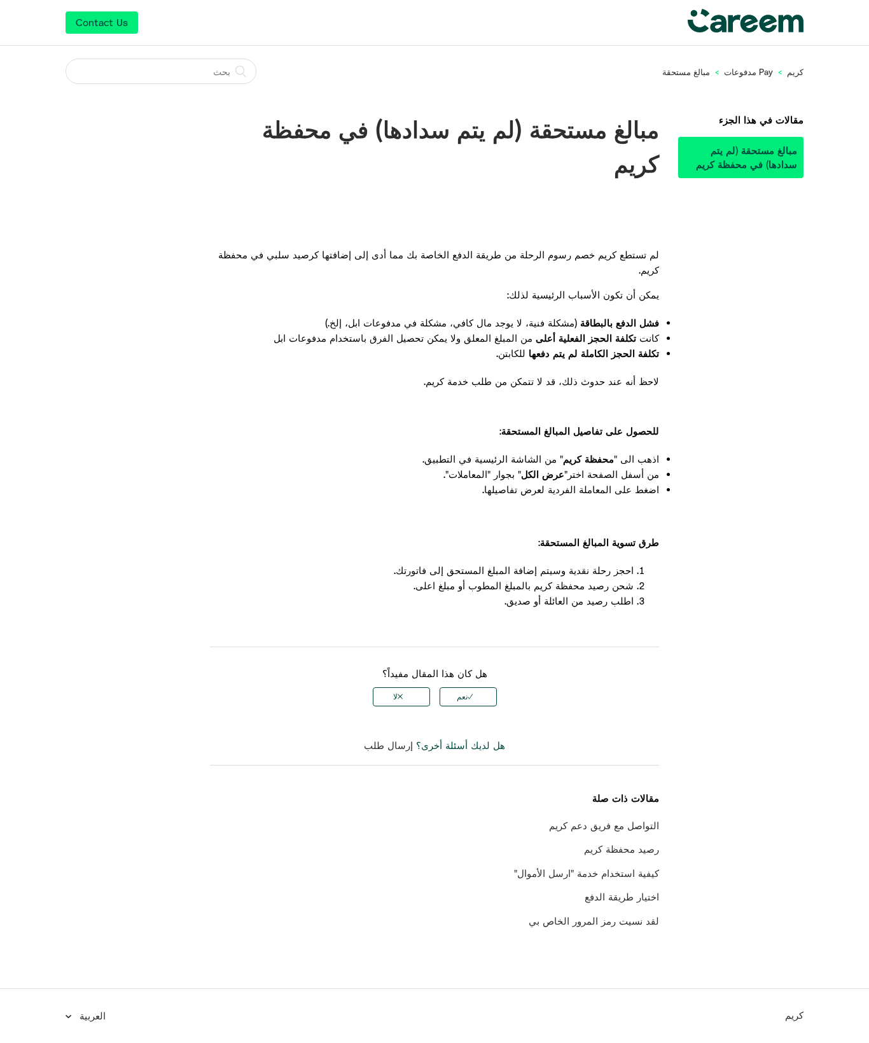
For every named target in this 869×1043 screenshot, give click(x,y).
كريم (795, 72)
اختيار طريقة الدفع (622, 896)
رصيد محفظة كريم (621, 849)
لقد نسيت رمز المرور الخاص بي (594, 921)
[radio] (468, 696)
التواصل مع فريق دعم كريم (604, 825)
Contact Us (102, 22)
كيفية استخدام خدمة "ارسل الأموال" (586, 873)
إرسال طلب (388, 745)
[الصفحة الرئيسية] (745, 28)
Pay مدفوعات (747, 72)
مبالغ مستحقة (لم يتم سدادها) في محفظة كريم (746, 157)
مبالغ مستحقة (686, 72)
